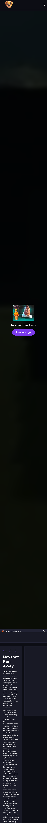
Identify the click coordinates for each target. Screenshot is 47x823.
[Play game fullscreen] (44, 631)
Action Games (11, 651)
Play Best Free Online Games (9, 4)
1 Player (17, 651)
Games (5, 651)
